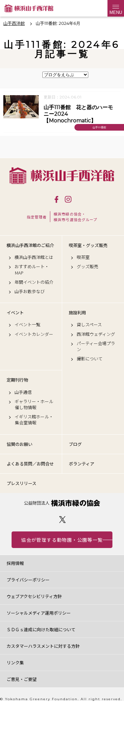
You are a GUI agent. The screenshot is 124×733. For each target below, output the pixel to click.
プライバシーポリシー (28, 580)
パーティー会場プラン (96, 346)
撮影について (90, 359)
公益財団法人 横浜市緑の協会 (62, 503)
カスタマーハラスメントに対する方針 (43, 646)
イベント (15, 313)
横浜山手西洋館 (62, 175)
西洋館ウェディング (96, 334)
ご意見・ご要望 (22, 679)
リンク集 (15, 662)
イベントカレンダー (34, 334)
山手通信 (23, 392)
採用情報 (15, 563)
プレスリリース (21, 483)
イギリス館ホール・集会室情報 (34, 420)
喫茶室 (83, 257)
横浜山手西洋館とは (34, 257)
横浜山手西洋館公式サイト (29, 8)
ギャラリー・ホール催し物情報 (34, 404)
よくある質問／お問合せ (30, 463)
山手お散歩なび (30, 291)
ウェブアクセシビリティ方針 (34, 596)
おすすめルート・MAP (32, 269)
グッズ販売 (87, 267)
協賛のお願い (19, 444)
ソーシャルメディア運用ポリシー (39, 613)
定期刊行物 (17, 380)
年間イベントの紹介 (34, 282)
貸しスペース (89, 325)
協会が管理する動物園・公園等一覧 (62, 539)
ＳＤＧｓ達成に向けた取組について (41, 629)
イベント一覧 (27, 325)
